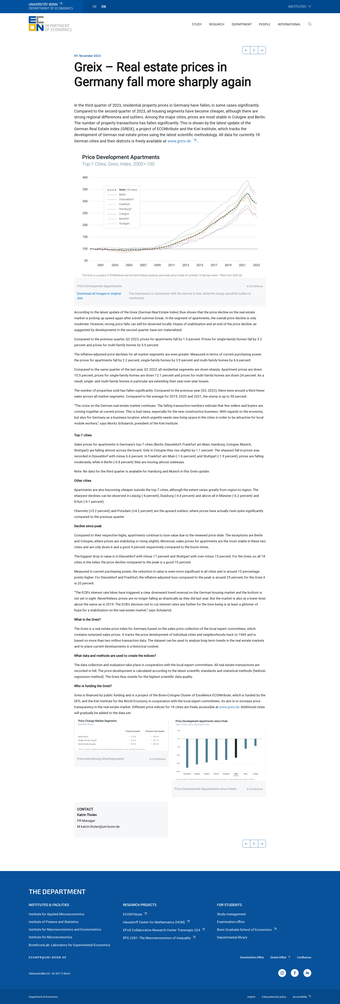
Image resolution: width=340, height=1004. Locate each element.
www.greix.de (179, 141)
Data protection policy (274, 996)
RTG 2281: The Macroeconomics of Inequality (157, 938)
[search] (308, 26)
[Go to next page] (262, 50)
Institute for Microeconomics (50, 937)
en (104, 6)
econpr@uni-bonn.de (48, 957)
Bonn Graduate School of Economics (244, 930)
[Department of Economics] (50, 23)
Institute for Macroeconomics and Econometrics (65, 929)
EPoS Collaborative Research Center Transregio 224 (161, 930)
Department (242, 24)
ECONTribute (132, 914)
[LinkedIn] (307, 973)
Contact (85, 809)
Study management (231, 914)
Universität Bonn (43, 4)
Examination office (231, 922)
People (264, 24)
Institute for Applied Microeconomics (56, 914)
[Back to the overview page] (254, 50)
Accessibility (300, 996)
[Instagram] (282, 973)
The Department (57, 891)
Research (216, 24)
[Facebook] (295, 973)
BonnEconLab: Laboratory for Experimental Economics (69, 945)
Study (197, 24)
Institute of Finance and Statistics (54, 922)
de (95, 6)
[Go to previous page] (246, 50)
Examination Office (252, 957)
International (289, 24)
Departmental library (232, 937)
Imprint (251, 996)
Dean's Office (278, 957)
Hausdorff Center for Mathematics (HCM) (154, 922)
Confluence (304, 957)
